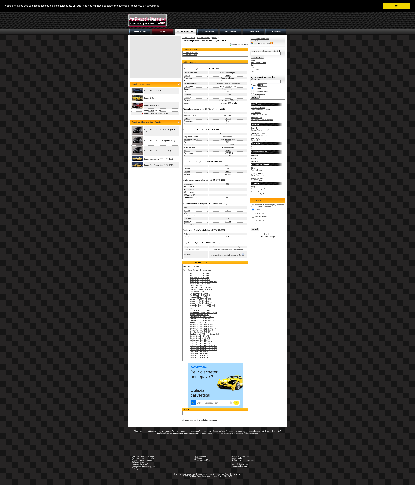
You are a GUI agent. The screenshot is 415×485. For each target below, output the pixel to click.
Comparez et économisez (260, 108)
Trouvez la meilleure (259, 148)
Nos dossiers (230, 31)
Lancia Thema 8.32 (151, 105)
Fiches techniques (185, 31)
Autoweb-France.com (240, 464)
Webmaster (216, 433)
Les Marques (276, 31)
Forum (162, 31)
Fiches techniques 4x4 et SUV (143, 458)
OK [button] (396, 6)
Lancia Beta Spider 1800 (153, 165)
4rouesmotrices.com (239, 466)
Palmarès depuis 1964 (259, 134)
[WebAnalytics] (207, 481)
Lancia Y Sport (150, 98)
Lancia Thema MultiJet (153, 91)
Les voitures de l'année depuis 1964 (145, 470)
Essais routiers (208, 31)
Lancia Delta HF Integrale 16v (156, 113)
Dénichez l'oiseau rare (259, 113)
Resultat (267, 234)
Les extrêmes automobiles (260, 129)
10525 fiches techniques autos (143, 456)
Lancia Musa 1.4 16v (152, 151)
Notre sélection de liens (240, 456)
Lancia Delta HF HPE (152, 110)
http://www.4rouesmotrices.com (205, 476)
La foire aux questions (259, 188)
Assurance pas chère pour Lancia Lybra (228, 247)
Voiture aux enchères (202, 460)
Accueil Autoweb (188, 38)
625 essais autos (138, 462)
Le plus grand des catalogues (262, 119)
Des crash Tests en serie (259, 139)
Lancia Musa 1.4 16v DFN (154, 141)
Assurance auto (200, 456)
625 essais (254, 40)
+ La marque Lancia (190, 53)
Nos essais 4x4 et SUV (140, 464)
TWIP (230, 476)
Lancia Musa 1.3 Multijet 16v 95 (157, 130)
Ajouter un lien (237, 458)
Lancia (214, 38)
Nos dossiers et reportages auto (143, 466)
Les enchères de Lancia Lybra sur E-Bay (226, 255)
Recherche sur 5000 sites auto (243, 460)
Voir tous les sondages (267, 236)
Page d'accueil (140, 31)
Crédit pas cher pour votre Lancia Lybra (228, 249)
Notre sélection (256, 169)
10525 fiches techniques (260, 39)
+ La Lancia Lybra (190, 55)
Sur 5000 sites (257, 179)
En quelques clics (257, 174)
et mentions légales (258, 193)
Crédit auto (198, 458)
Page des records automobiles (143, 468)
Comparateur (253, 31)
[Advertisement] (228, 20)
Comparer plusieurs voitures (142, 460)
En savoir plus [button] (151, 5)
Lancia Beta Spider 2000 (153, 159)
